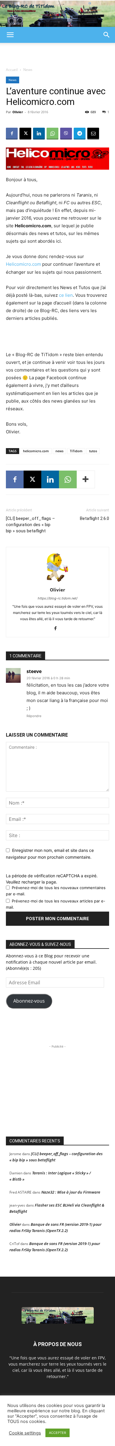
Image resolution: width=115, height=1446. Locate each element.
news (59, 451)
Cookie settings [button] (25, 1433)
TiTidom (76, 451)
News (27, 69)
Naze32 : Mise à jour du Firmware (70, 1192)
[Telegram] (80, 134)
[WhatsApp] (52, 134)
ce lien (66, 295)
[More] (86, 479)
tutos (93, 451)
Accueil (12, 69)
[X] (25, 134)
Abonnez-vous (29, 1001)
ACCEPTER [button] (57, 1433)
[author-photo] (57, 581)
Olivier (17, 112)
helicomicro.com (36, 451)
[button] (10, 35)
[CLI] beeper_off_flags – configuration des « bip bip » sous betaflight (30, 525)
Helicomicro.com (23, 264)
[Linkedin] (39, 134)
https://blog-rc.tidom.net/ (58, 598)
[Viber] (66, 134)
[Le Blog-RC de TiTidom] (57, 14)
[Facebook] (12, 134)
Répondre (34, 716)
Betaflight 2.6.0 (94, 518)
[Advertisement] (57, 53)
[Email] (93, 134)
